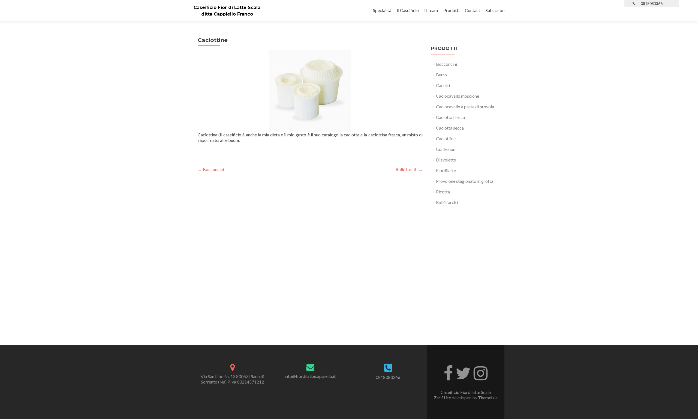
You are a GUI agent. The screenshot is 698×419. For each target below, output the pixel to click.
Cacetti (443, 85)
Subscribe (495, 10)
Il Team (431, 10)
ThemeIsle (488, 397)
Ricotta (443, 191)
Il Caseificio (408, 10)
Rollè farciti (409, 169)
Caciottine (446, 138)
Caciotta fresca (450, 117)
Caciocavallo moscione (457, 95)
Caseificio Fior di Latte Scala (227, 7)
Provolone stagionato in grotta (464, 181)
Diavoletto (446, 159)
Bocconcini (211, 169)
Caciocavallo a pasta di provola (465, 106)
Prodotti (451, 10)
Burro (441, 74)
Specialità (382, 10)
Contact (472, 10)
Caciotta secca (450, 127)
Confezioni (446, 149)
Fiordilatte (446, 170)
